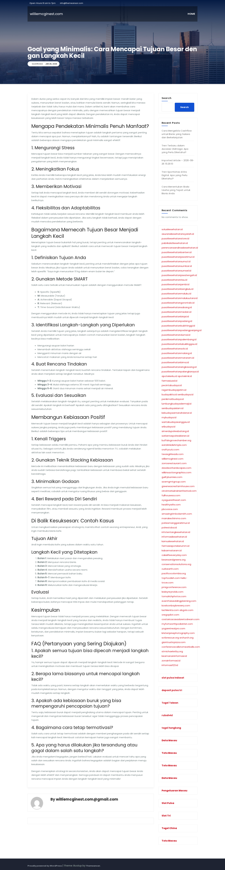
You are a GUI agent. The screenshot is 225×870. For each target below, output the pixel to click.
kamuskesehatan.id (173, 541)
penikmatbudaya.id (173, 399)
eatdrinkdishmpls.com (174, 445)
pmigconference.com (174, 587)
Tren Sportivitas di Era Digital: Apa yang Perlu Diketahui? (175, 175)
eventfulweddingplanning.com (179, 601)
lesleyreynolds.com (172, 591)
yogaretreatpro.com (173, 628)
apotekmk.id (185, 376)
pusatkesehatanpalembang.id (179, 339)
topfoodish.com (171, 578)
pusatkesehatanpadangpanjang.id (181, 330)
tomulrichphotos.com (174, 596)
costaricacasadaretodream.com (180, 619)
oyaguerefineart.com (174, 500)
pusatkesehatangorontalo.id (178, 302)
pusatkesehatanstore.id (175, 238)
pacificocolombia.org (174, 573)
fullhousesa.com (171, 495)
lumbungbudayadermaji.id (176, 403)
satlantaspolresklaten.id (175, 435)
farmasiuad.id (169, 380)
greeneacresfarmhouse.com (178, 486)
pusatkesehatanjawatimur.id (178, 256)
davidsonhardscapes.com (176, 467)
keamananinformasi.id (174, 656)
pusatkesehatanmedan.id (176, 311)
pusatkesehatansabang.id (177, 307)
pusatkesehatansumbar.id (177, 266)
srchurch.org (186, 637)
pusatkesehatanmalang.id (177, 353)
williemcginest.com (172, 458)
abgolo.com (186, 610)
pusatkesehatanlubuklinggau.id (179, 344)
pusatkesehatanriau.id (174, 279)
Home (191, 14)
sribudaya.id (168, 426)
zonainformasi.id (171, 660)
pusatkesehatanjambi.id (175, 284)
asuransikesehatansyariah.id (178, 234)
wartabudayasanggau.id (176, 422)
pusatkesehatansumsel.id (176, 270)
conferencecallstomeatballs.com (181, 646)
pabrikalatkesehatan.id (175, 243)
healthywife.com (171, 504)
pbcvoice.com (170, 509)
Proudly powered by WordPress (45, 865)
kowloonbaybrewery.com (176, 605)
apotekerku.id (169, 376)
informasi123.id (170, 665)
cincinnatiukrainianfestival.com (179, 490)
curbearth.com (170, 568)
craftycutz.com (170, 449)
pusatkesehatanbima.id (175, 362)
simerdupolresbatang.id (175, 431)
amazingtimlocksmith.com (177, 513)
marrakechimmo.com (174, 518)
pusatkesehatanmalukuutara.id (179, 298)
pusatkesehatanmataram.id (178, 357)
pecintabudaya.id (172, 385)
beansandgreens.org (174, 559)
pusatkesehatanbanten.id (176, 252)
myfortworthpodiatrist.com (177, 623)
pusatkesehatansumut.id (176, 261)
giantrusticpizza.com (174, 642)
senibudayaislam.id (172, 408)
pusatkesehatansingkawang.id (179, 367)
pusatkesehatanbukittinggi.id (178, 325)
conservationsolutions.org (176, 564)
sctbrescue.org (170, 637)
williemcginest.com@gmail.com (87, 799)
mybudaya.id (169, 417)
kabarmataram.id (172, 550)
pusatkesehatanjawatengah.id (179, 275)
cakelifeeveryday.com (174, 555)
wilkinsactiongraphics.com (176, 472)
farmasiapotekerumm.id (175, 545)
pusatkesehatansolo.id (175, 348)
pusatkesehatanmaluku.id (176, 293)
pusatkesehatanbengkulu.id (177, 289)
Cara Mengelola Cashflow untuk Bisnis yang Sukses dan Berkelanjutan (177, 134)
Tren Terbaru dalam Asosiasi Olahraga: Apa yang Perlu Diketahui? (175, 149)
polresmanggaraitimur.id (176, 523)
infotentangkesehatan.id (176, 532)
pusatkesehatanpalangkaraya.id (180, 371)
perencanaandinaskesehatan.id (180, 247)
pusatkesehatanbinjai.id (175, 316)
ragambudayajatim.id (174, 389)
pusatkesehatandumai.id (176, 334)
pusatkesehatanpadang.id (177, 321)
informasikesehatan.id (174, 536)
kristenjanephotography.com (178, 633)
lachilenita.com (170, 610)
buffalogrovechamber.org (176, 440)
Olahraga (37, 64)
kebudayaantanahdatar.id (177, 412)
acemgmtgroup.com (174, 481)
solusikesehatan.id (172, 229)
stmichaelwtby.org (172, 651)
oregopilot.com (170, 614)
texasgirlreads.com (173, 454)
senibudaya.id (185, 394)
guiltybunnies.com (172, 477)
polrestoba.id (169, 527)
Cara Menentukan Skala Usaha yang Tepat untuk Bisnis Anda (176, 190)
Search (166, 98)
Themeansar (93, 865)
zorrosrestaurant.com (174, 463)
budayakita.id (169, 394)
